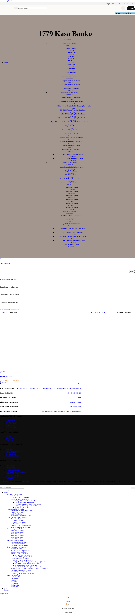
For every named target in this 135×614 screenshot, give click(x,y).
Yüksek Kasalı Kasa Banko (19, 552)
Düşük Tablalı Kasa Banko (13, 451)
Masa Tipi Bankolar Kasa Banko (20, 572)
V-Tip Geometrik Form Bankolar (20, 527)
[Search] (133, 488)
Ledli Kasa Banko (11, 454)
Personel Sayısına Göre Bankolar (17, 529)
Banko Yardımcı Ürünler (14, 575)
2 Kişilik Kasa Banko (17, 532)
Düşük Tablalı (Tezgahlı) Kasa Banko (22, 560)
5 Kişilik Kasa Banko (17, 537)
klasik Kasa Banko (16, 514)
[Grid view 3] (109, 312)
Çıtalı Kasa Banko (11, 420)
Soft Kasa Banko (10, 425)
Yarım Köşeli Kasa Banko (13, 477)
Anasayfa (3, 312)
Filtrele (132, 271)
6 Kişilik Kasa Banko (17, 539)
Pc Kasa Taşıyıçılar (11, 438)
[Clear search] (117, 8)
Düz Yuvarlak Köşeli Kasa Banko (24, 555)
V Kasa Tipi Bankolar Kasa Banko (21, 550)
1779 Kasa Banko (7, 376)
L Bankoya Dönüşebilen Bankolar (21, 570)
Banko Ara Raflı (16, 577)
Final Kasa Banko (11, 422)
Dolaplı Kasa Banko (11, 449)
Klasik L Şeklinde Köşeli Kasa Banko (26, 506)
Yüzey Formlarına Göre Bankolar (17, 517)
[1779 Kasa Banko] (27, 369)
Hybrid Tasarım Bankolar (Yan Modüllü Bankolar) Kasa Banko (29, 568)
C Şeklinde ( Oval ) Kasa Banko (20, 497)
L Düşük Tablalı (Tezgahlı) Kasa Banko (26, 565)
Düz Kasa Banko (11, 467)
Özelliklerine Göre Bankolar (15, 509)
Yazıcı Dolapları (15, 586)
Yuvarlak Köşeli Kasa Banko (19, 553)
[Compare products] (123, 8)
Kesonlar (8, 436)
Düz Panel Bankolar (17, 520)
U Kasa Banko (10, 478)
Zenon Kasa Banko (11, 427)
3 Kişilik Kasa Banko (17, 534)
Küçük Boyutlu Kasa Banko (19, 542)
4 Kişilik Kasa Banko (17, 535)
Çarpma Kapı (9, 440)
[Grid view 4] (113, 312)
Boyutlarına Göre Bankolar (15, 540)
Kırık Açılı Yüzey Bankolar (19, 524)
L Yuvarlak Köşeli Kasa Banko (24, 557)
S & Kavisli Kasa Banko (13, 475)
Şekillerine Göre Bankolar (14, 494)
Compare (6, 590)
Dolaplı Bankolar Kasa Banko (20, 558)
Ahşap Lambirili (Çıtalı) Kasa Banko (21, 510)
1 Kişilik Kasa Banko (17, 530)
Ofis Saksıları (15, 583)
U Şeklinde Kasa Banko (22, 507)
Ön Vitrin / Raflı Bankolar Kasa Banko (22, 573)
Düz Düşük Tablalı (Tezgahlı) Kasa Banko (27, 563)
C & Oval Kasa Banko (12, 473)
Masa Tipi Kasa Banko (12, 456)
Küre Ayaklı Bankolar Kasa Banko (21, 515)
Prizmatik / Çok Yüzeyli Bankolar (21, 525)
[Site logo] (3, 11)
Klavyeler (14, 582)
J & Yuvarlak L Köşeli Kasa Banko (16, 472)
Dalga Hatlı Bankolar (17, 519)
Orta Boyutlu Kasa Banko (18, 544)
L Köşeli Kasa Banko (12, 469)
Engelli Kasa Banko (11, 452)
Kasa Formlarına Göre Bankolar (16, 547)
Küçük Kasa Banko (11, 465)
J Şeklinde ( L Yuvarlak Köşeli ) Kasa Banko (28, 504)
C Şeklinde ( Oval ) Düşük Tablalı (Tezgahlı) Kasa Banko (31, 562)
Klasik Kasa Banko (11, 424)
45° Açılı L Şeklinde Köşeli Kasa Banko (26, 501)
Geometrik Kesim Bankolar (19, 522)
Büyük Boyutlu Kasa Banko (19, 545)
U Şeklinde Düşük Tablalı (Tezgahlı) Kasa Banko (29, 567)
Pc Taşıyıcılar (15, 585)
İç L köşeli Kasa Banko (12, 470)
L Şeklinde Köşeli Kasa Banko (20, 499)
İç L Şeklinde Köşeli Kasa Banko (24, 502)
